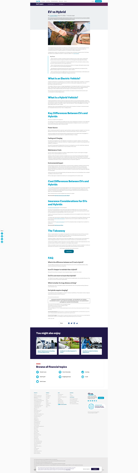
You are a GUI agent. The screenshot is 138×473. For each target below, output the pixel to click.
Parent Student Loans (37, 411)
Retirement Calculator (73, 402)
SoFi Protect (36, 432)
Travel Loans (36, 417)
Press (47, 399)
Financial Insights (36, 448)
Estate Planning (36, 438)
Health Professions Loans (37, 410)
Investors (47, 400)
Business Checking (37, 452)
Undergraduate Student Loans (38, 405)
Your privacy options (63, 404)
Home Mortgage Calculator (74, 398)
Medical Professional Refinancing (39, 400)
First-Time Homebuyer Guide (74, 401)
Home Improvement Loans (38, 415)
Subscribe (101, 397)
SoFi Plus (48, 1)
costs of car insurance (60, 221)
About (65, 1)
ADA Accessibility (60, 401)
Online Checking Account (38, 442)
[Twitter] (71, 323)
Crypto (35, 447)
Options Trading (36, 431)
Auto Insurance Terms (58, 225)
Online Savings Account (37, 443)
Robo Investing (36, 427)
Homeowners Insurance (37, 434)
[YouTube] (96, 400)
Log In (93, 1)
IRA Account (36, 428)
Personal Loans (36, 412)
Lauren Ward (53, 15)
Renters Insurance (36, 433)
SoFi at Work (36, 449)
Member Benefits (54, 1)
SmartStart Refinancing (37, 402)
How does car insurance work (53, 207)
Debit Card (35, 444)
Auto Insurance (36, 436)
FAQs (47, 406)
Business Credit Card (37, 453)
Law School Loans (36, 407)
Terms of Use (60, 395)
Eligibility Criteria (60, 400)
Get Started (98, 1)
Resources (61, 1)
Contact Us (47, 404)
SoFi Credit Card (36, 439)
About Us (47, 394)
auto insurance (76, 53)
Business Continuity (61, 403)
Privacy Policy (68, 469)
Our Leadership (48, 395)
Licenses (59, 398)
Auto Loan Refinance (37, 423)
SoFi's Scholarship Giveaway (74, 403)
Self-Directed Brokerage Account (39, 426)
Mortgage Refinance (37, 422)
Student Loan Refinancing (38, 395)
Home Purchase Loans (37, 421)
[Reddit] (77, 323)
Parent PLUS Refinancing (37, 399)
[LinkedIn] (74, 323)
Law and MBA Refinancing (38, 401)
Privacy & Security (60, 394)
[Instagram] (94, 400)
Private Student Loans (37, 404)
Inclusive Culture (48, 403)
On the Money (48, 405)
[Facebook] (69, 323)
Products (43, 1)
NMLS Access (60, 399)
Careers (47, 401)
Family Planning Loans (37, 416)
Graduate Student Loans (37, 406)
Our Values (47, 398)
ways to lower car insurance (59, 218)
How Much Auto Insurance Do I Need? (62, 195)
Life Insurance (36, 437)
